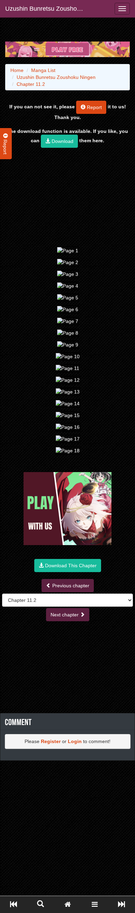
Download (61, 141)
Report (94, 107)
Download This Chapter (70, 565)
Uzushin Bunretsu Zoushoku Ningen (47, 8)
